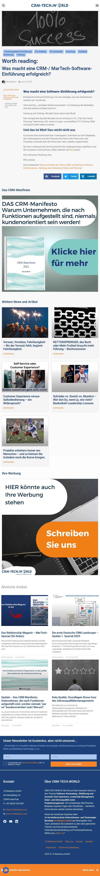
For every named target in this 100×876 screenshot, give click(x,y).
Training (21, 54)
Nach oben (88, 870)
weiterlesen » (9, 354)
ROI (71, 150)
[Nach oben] (97, 870)
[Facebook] (5, 821)
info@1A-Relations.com (16, 809)
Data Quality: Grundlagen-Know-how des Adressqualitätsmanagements (74, 699)
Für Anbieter (40, 51)
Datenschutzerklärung (30, 763)
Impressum (51, 847)
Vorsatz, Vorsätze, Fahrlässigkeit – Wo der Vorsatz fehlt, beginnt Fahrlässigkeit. (24, 345)
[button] (3, 5)
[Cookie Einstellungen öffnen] (6, 872)
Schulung (70, 51)
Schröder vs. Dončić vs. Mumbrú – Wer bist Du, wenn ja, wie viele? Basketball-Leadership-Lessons (74, 400)
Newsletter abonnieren (18, 870)
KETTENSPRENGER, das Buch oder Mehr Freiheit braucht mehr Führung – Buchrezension (73, 345)
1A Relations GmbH (63, 820)
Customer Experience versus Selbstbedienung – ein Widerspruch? (21, 400)
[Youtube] (10, 821)
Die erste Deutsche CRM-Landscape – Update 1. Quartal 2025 (75, 634)
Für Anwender (56, 51)
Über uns (60, 833)
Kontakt (89, 841)
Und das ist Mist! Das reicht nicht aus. (11, 105)
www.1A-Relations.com (16, 814)
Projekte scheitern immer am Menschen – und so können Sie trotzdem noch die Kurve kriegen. (24, 454)
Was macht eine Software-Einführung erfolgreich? (10, 97)
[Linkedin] (16, 821)
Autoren (79, 841)
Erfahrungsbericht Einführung (18, 51)
